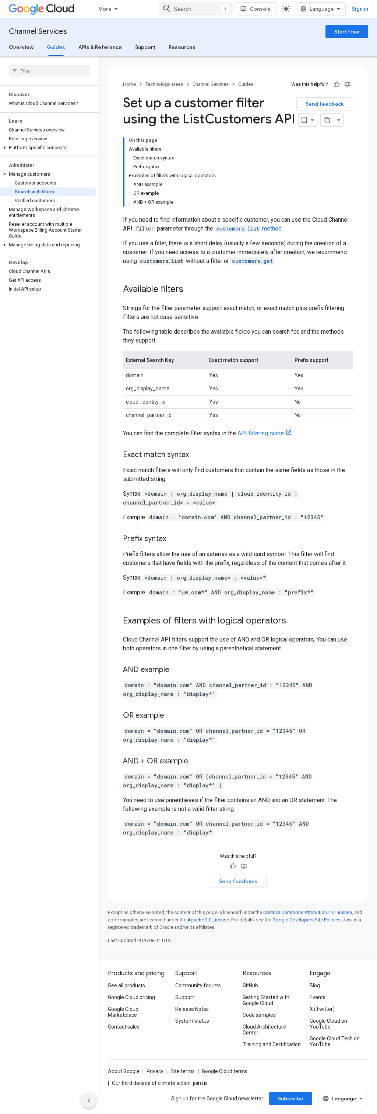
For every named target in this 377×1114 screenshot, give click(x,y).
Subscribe (290, 1098)
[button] (48, 147)
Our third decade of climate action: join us (160, 1083)
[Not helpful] (347, 84)
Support (145, 47)
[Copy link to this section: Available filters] (190, 289)
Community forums (198, 985)
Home (129, 84)
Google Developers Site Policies (306, 920)
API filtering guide (260, 433)
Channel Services (38, 31)
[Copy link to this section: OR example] (171, 715)
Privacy (155, 1071)
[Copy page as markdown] (327, 120)
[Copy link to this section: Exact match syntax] (196, 455)
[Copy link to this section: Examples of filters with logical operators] (293, 621)
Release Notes (192, 1009)
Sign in (360, 9)
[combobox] (196, 8)
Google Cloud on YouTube (328, 1024)
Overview (21, 47)
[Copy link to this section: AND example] (176, 670)
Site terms (182, 1071)
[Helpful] (336, 84)
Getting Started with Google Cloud (266, 1000)
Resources (182, 47)
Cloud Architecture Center (264, 1030)
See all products (126, 985)
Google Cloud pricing (131, 997)
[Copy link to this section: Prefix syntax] (173, 539)
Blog (315, 985)
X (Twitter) (322, 1009)
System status (192, 1021)
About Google (124, 1071)
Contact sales (124, 1027)
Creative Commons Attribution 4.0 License (307, 912)
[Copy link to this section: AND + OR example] (195, 761)
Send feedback (325, 104)
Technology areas (164, 84)
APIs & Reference (100, 47)
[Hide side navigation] (88, 1100)
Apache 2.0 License (208, 920)
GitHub (250, 985)
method (249, 228)
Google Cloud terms (224, 1071)
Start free (346, 31)
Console (260, 9)
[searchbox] (49, 71)
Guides (56, 47)
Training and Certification (272, 1044)
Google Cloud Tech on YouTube (335, 1041)
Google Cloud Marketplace (123, 1012)
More (105, 9)
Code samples (259, 1015)
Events (317, 997)
